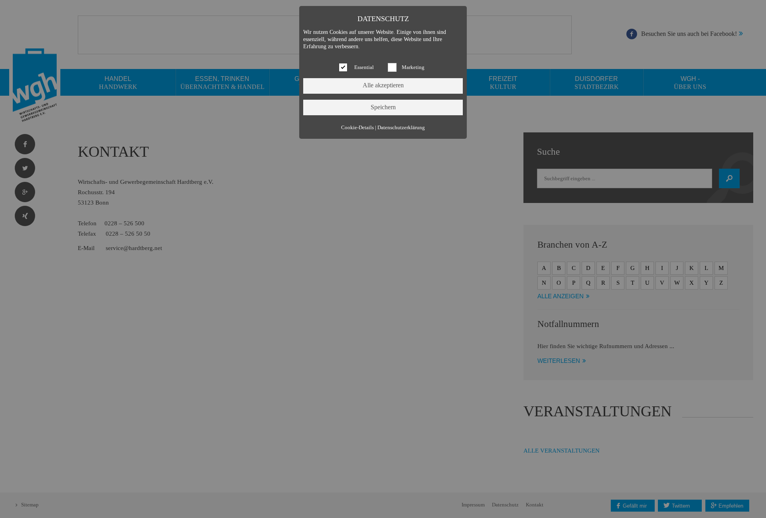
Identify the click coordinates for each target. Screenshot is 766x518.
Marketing (413, 67)
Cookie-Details (357, 127)
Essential (364, 67)
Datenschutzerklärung (401, 127)
